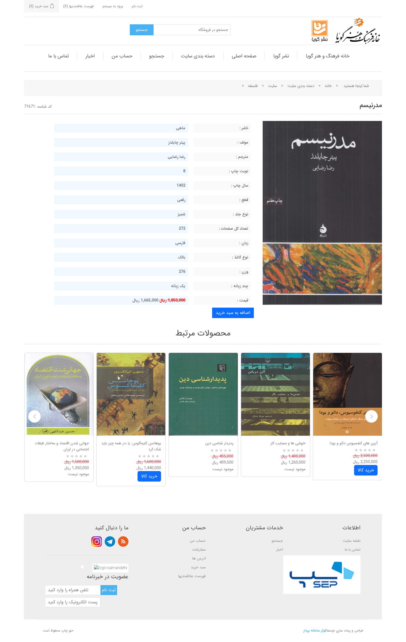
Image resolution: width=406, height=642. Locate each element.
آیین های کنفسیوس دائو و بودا (354, 443)
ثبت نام (137, 6)
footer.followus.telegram (110, 541)
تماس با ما (58, 56)
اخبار (90, 56)
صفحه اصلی (244, 56)
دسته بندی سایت (198, 56)
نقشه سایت (351, 541)
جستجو (156, 56)
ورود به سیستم (112, 6)
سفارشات (199, 549)
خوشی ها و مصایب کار (287, 443)
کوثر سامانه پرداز (315, 630)
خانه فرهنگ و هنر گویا (327, 56)
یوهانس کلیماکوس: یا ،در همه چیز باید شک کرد (131, 446)
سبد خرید (198, 567)
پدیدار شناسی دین (219, 443)
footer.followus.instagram (96, 541)
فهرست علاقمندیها (192, 576)
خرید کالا (149, 476)
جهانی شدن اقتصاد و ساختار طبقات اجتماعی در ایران (62, 446)
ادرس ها (199, 558)
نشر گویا (281, 56)
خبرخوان (123, 541)
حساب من (122, 56)
